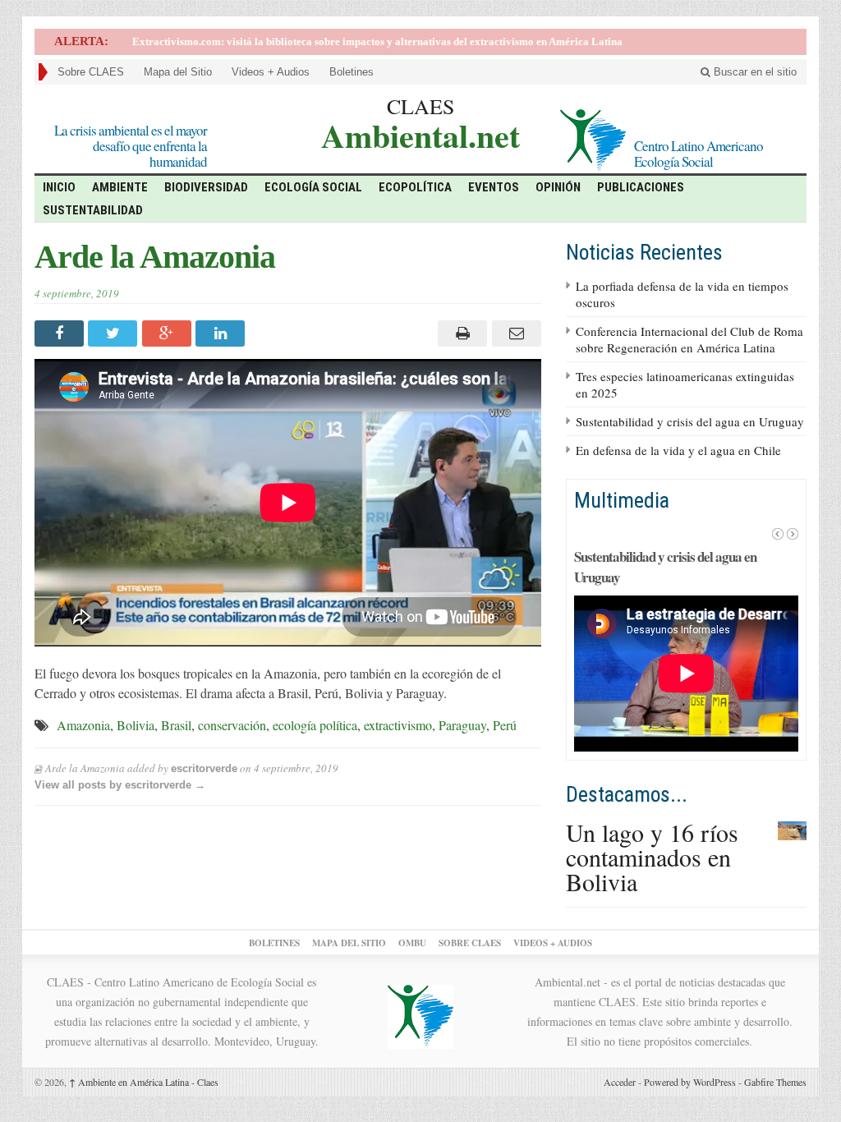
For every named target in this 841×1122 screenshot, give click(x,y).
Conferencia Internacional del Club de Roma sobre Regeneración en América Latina (689, 339)
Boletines (351, 72)
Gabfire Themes (775, 1081)
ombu (412, 943)
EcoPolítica (415, 187)
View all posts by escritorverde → (119, 785)
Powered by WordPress (690, 1081)
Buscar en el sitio (753, 72)
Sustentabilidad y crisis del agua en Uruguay (690, 421)
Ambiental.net (420, 133)
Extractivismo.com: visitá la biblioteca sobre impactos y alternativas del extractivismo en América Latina (377, 41)
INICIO (59, 187)
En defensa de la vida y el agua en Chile (678, 450)
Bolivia (135, 724)
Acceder (620, 1081)
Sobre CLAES (90, 72)
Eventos (493, 187)
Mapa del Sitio (178, 72)
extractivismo (398, 724)
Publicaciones (640, 187)
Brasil (176, 724)
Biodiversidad (206, 187)
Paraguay (462, 724)
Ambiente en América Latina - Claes (143, 1081)
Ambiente (120, 187)
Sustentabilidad (93, 210)
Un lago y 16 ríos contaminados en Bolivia (652, 857)
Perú (505, 724)
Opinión (558, 187)
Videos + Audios (271, 72)
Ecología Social (313, 187)
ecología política (315, 724)
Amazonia (83, 724)
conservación (232, 724)
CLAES (420, 106)
